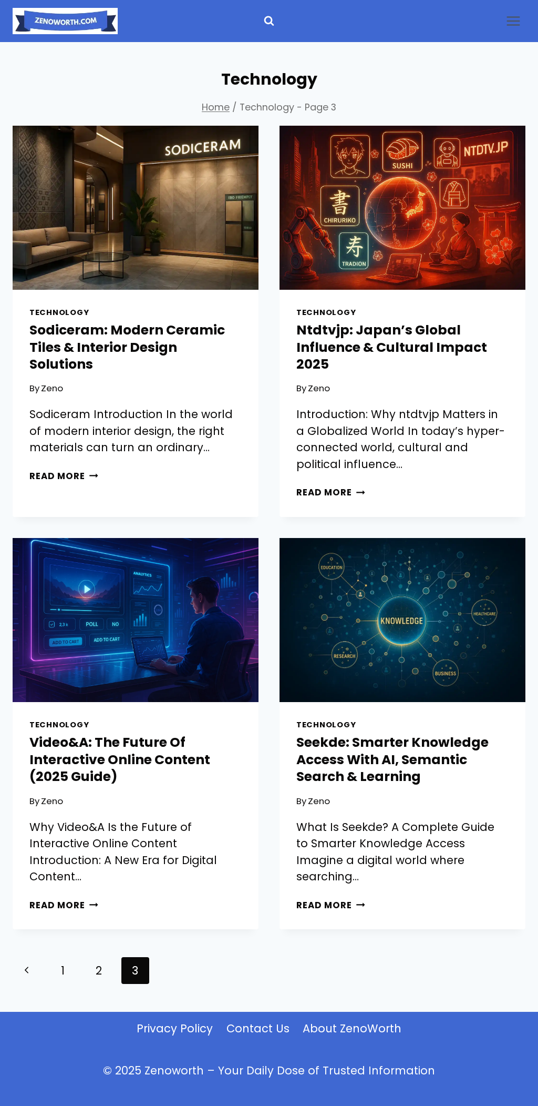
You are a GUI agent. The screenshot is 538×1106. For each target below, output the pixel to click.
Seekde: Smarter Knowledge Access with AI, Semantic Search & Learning (392, 759)
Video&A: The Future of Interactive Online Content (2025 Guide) (119, 759)
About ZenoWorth (352, 1028)
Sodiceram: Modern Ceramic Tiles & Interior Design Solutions (127, 347)
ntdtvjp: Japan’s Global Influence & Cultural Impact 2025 (391, 347)
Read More (63, 476)
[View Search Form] (269, 21)
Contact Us (257, 1028)
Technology (59, 312)
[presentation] (135, 208)
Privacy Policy (175, 1028)
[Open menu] (513, 21)
